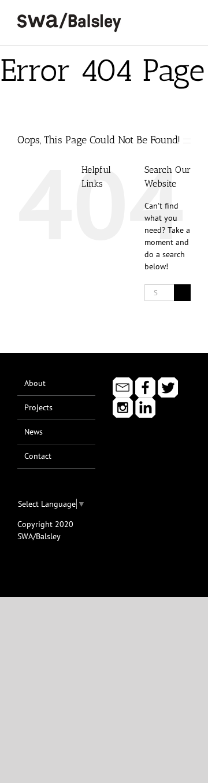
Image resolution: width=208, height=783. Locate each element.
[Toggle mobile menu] (186, 18)
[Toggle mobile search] (165, 18)
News (33, 431)
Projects (38, 407)
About (35, 383)
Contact (37, 456)
